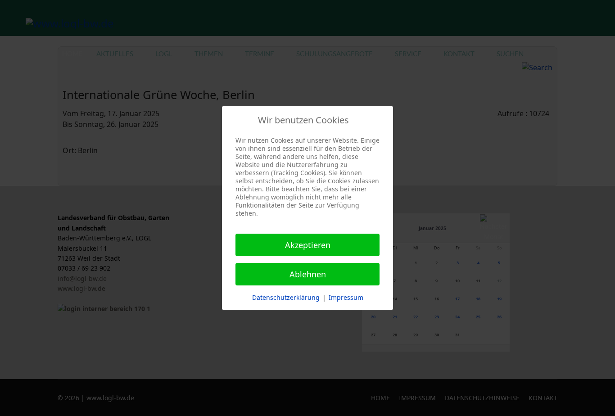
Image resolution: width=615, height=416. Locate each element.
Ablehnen (307, 274)
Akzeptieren (307, 245)
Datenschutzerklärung (286, 297)
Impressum (346, 297)
